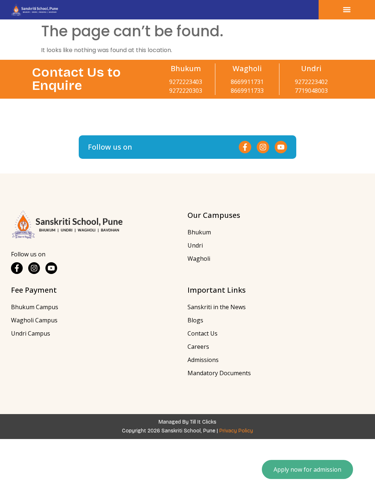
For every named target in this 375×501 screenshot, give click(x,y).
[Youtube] (281, 147)
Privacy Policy (236, 431)
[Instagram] (263, 147)
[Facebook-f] (245, 147)
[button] (347, 10)
